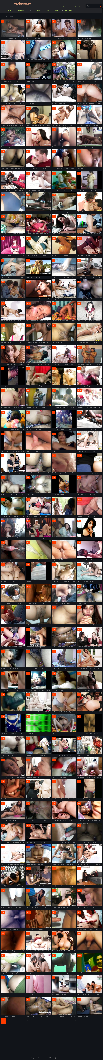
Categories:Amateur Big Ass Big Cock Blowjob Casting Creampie (64, 6)
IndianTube (68, 11)
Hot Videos (8, 11)
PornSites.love (52, 11)
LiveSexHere (36, 11)
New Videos (22, 11)
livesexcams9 (68, 1058)
